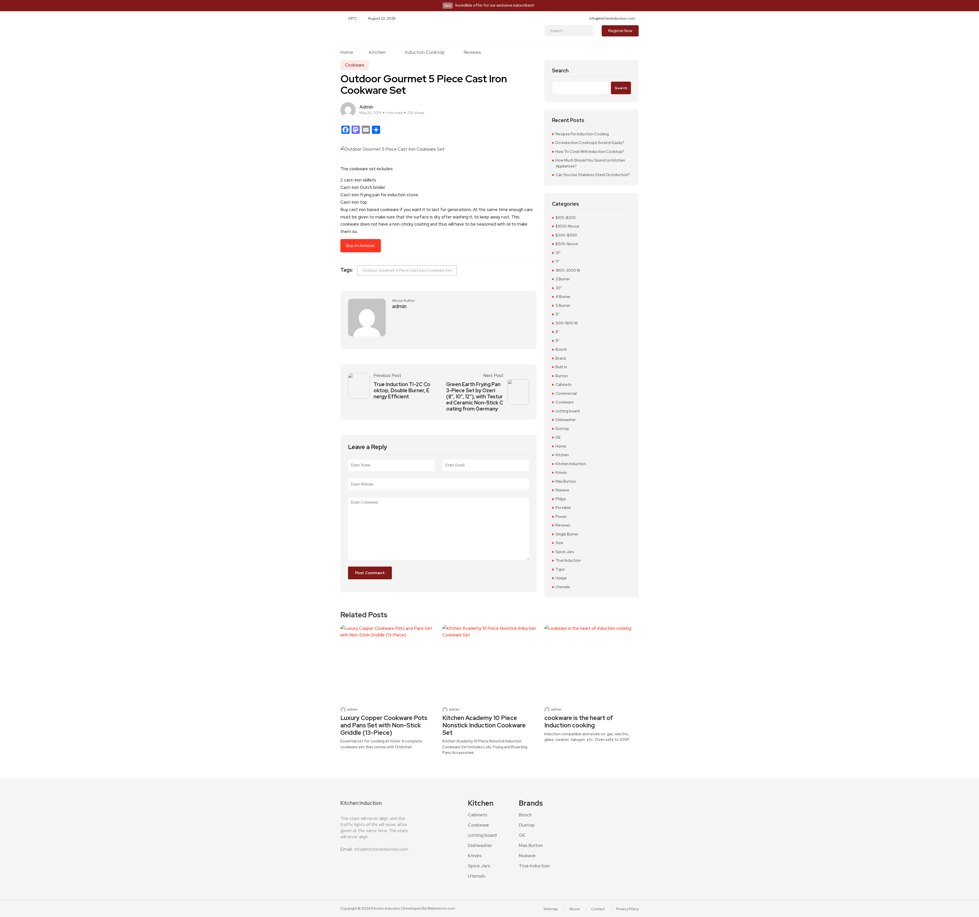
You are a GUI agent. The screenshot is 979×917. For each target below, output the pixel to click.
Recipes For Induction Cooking (582, 134)
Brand (561, 358)
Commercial (566, 393)
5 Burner (563, 305)
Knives (561, 472)
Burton (562, 375)
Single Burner (567, 534)
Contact (598, 909)
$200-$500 (566, 235)
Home (346, 52)
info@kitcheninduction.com (612, 18)
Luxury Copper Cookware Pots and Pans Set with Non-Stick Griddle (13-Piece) (383, 725)
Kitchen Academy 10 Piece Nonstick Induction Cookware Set (484, 725)
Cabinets (564, 384)
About (574, 909)
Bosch (561, 349)
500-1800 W (567, 323)
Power (561, 516)
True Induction (568, 560)
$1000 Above (567, 226)
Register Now (620, 30)
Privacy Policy (627, 909)
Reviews (472, 52)
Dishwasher (566, 419)
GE (558, 437)
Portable (563, 507)
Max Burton (566, 481)
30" (559, 288)
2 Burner (563, 279)
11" (557, 261)
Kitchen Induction (571, 463)
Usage (561, 578)
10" (558, 252)
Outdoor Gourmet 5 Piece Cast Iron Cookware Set (407, 270)
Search (560, 71)
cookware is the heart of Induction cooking (578, 721)
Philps (561, 499)
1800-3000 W (568, 270)
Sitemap (551, 909)
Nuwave (562, 490)
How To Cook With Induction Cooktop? (590, 151)
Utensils (563, 587)
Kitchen (377, 52)
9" (557, 340)
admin (366, 107)
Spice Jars (565, 551)
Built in (561, 367)
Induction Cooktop (425, 52)
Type (560, 569)
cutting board (567, 411)
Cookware (354, 65)
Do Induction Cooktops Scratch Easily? (590, 142)
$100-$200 (566, 217)
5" (557, 314)
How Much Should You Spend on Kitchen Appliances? (590, 163)
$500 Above (567, 243)
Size (559, 542)
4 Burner (563, 296)
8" (557, 331)
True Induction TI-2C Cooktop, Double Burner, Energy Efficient (401, 390)
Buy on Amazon (360, 245)
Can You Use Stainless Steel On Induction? (593, 174)
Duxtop (562, 428)
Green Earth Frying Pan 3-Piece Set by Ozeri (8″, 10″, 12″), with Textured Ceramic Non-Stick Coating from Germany (474, 396)
